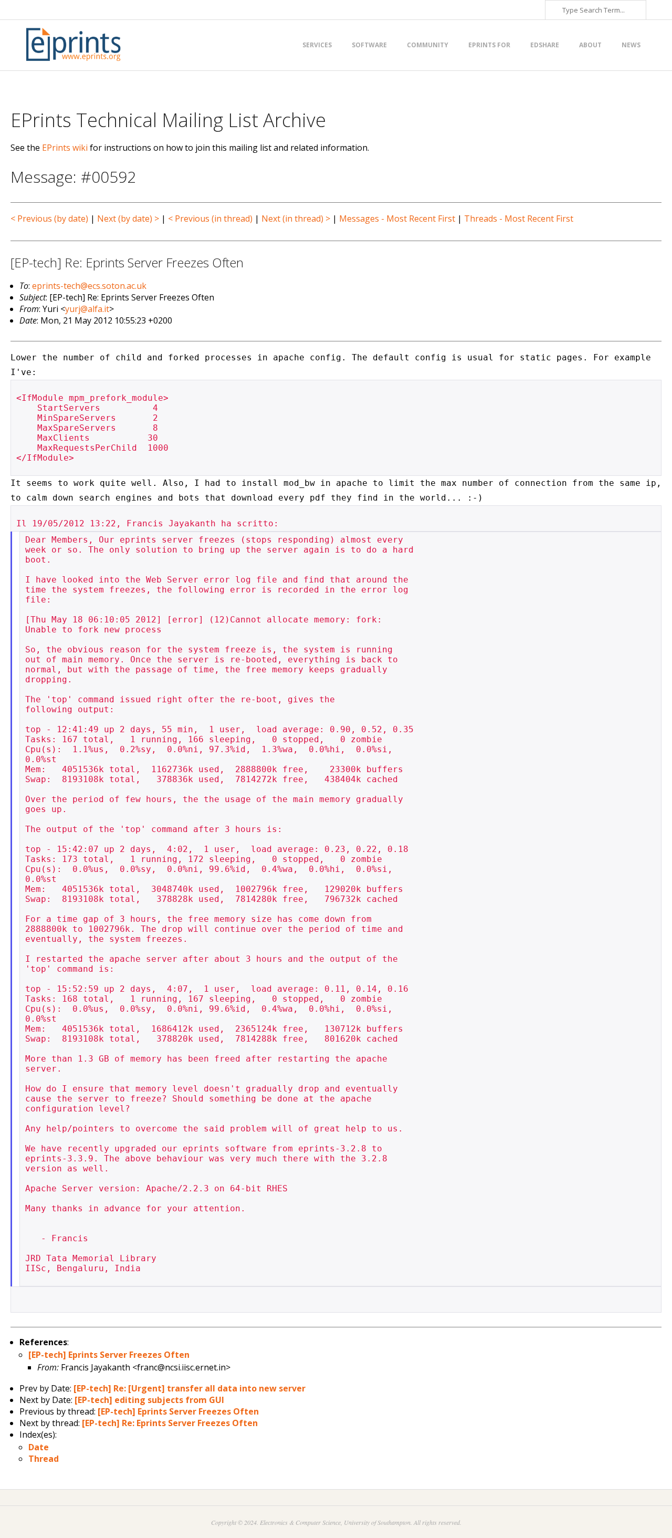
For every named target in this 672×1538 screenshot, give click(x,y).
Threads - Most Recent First (518, 218)
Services (317, 44)
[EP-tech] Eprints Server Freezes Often (109, 1354)
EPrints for (489, 44)
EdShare (544, 44)
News (631, 44)
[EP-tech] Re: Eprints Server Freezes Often (170, 1423)
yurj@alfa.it (87, 309)
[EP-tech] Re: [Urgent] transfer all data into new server (190, 1388)
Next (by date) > (128, 218)
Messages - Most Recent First (397, 218)
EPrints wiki (65, 147)
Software (369, 44)
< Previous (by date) (49, 218)
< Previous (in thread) (210, 218)
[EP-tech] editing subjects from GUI (149, 1400)
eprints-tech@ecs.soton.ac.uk (89, 286)
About (590, 44)
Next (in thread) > (295, 218)
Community (427, 44)
